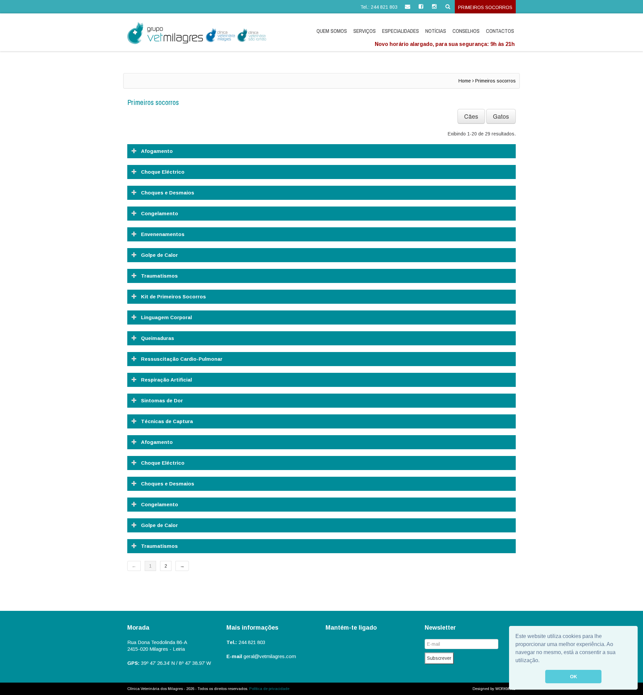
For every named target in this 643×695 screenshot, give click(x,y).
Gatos (501, 116)
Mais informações (252, 627)
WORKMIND (505, 689)
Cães (471, 116)
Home (464, 80)
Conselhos (466, 31)
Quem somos (331, 31)
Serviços (364, 31)
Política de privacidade (269, 689)
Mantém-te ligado (351, 627)
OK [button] (573, 676)
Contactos (500, 31)
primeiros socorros (485, 7)
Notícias (435, 31)
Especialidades (400, 31)
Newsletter (440, 627)
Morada (138, 627)
